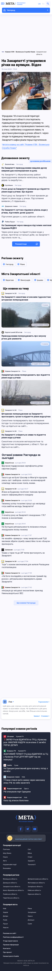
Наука (5, 857)
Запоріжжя (32, 912)
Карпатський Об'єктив (13, 332)
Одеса (26, 788)
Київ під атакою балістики (16, 800)
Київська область (34, 890)
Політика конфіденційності (12, 937)
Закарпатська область (11, 886)
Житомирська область (36, 883)
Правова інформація (11, 945)
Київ (23, 777)
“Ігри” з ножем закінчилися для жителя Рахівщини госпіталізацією (25, 565)
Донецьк (31, 920)
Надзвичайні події (9, 864)
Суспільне (9, 185)
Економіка (7, 868)
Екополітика (9, 164)
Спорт (30, 857)
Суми (16, 765)
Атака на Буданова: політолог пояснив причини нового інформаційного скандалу (24, 493)
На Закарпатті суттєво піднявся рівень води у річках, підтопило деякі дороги (25, 211)
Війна (30, 853)
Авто (5, 861)
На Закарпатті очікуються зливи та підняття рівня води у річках (24, 436)
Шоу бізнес (7, 853)
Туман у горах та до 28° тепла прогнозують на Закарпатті (23, 554)
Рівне (24, 371)
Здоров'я (31, 861)
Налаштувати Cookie (11, 956)
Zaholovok (9, 550)
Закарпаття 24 (10, 489)
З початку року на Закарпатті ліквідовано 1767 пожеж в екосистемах (24, 516)
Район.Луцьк (10, 222)
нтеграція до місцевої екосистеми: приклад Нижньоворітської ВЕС (22, 592)
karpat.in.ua (9, 463)
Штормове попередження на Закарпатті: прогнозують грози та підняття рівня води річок (26, 415)
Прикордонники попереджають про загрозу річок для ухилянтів (24, 337)
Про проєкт (7, 952)
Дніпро (5, 916)
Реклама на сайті (9, 933)
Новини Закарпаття (12, 474)
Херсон (5, 927)
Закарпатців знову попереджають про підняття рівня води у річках (26, 376)
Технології (31, 864)
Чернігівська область (11, 898)
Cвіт (29, 849)
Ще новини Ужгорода (26, 603)
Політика (6, 849)
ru (43, 4)
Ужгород (19, 164)
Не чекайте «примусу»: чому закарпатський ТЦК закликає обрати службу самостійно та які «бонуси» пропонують (26, 541)
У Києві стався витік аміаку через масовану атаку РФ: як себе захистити (24, 781)
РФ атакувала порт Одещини (17, 791)
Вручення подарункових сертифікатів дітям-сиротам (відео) (22, 467)
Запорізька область (35, 886)
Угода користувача (10, 941)
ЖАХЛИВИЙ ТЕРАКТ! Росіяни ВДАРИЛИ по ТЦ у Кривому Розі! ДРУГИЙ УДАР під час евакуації (26, 757)
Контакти (6, 948)
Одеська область (34, 894)
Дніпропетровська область (38, 879)
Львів (5, 920)
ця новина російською (40, 161)
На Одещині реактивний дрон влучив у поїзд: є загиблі (26, 769)
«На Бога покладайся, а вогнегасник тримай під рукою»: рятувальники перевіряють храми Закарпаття (24, 579)
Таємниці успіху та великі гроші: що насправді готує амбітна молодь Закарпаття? (23, 505)
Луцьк (5, 924)
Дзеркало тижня (11, 206)
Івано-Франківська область (13, 890)
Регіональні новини (21, 3)
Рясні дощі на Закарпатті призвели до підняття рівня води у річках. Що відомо (25, 190)
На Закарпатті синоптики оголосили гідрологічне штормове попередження (26, 298)
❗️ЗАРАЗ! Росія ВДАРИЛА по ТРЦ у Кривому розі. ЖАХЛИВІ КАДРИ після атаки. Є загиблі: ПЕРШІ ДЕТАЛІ (25, 742)
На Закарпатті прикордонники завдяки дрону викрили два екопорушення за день (24, 169)
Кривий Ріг (20, 736)
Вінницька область (10, 879)
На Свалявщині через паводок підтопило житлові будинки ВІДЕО (26, 226)
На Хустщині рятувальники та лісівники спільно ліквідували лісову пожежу (24, 528)
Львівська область (10, 894)
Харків (5, 912)
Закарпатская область (41, 53)
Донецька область (10, 883)
